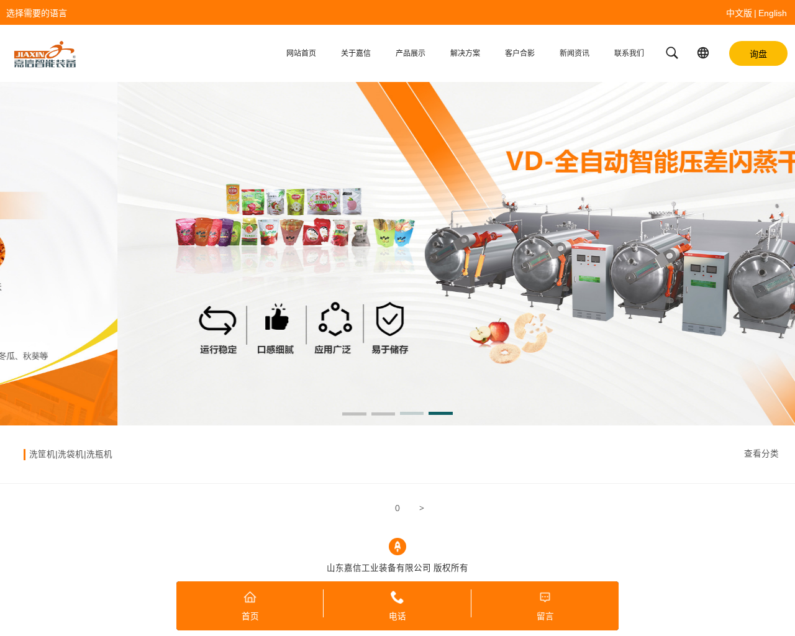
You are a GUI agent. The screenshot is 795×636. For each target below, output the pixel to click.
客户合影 (520, 53)
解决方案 (465, 53)
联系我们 (629, 53)
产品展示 (410, 53)
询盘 (758, 54)
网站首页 (301, 53)
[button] (354, 414)
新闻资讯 (574, 53)
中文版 (739, 13)
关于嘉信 (356, 53)
